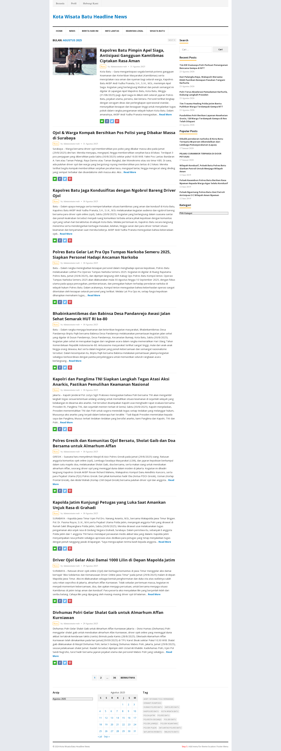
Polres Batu (163, 715)
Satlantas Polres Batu (170, 727)
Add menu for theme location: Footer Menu (205, 746)
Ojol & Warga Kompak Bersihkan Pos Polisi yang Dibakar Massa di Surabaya (114, 135)
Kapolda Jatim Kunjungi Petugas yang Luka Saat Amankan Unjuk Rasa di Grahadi (109, 504)
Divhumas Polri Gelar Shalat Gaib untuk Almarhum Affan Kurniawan (108, 615)
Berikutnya (128, 677)
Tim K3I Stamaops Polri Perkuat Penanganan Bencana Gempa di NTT (204, 67)
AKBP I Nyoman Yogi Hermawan (158, 699)
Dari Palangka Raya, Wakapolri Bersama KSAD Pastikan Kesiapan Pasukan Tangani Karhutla (202, 79)
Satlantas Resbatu (153, 732)
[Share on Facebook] (107, 121)
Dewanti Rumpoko (152, 703)
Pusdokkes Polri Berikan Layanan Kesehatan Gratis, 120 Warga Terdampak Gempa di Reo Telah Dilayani (204, 118)
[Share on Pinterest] (117, 121)
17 (135, 717)
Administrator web (119, 66)
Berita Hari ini (90, 30)
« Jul (100, 736)
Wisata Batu (157, 30)
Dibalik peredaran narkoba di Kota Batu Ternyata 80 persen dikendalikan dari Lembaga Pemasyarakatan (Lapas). (201, 141)
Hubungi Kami (90, 3)
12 (106, 717)
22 (123, 724)
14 (117, 717)
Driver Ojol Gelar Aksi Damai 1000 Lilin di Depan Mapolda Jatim (114, 560)
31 (135, 731)
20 (112, 724)
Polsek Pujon (150, 727)
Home (59, 30)
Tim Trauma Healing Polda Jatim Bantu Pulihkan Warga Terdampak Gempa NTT (201, 105)
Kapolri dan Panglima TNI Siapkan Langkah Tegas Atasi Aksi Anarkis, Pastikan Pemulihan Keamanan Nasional (111, 381)
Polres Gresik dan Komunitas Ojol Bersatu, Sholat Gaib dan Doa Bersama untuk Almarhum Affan (114, 443)
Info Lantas (112, 30)
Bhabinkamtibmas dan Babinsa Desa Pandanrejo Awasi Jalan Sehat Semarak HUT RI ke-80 (111, 316)
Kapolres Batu (172, 707)
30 (129, 731)
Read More (165, 114)
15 (123, 717)
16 (129, 717)
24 (135, 724)
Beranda (60, 3)
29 (123, 731)
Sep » (107, 736)
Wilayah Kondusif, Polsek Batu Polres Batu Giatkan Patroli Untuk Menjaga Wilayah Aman (203, 168)
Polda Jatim (149, 715)
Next (171, 40)
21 (117, 724)
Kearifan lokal (134, 30)
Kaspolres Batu (151, 711)
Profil (73, 3)
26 (106, 731)
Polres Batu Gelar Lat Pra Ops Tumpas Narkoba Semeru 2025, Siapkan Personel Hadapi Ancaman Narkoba (112, 254)
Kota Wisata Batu (169, 711)
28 (117, 731)
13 (112, 717)
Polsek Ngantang (169, 723)
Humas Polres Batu (153, 707)
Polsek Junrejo (151, 723)
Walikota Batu (171, 732)
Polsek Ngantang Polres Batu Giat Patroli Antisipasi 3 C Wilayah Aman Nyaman (202, 194)
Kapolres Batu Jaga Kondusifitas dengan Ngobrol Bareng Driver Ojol (114, 193)
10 (135, 711)
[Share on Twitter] (112, 121)
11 (100, 717)
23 (129, 724)
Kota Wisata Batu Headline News (90, 16)
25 (100, 731)
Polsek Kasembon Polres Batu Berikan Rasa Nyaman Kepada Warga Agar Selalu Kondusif (204, 182)
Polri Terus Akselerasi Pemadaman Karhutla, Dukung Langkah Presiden (204, 93)
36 (114, 677)
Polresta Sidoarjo (152, 719)
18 (100, 724)
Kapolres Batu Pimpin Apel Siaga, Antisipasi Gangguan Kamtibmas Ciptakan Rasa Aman (132, 55)
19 (106, 724)
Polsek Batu (170, 719)
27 (112, 731)
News (72, 30)
